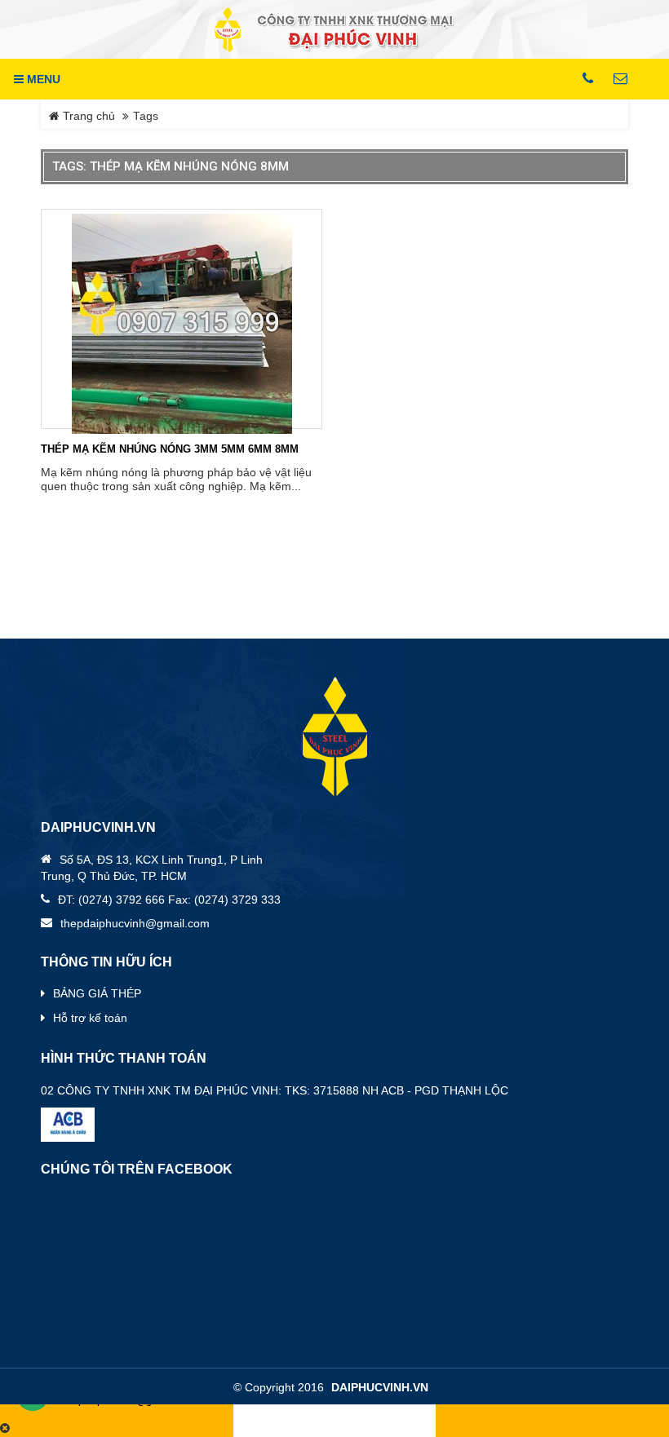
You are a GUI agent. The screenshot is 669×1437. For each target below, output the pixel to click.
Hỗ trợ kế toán (90, 1017)
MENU (42, 79)
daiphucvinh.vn (379, 1388)
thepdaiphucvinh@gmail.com (135, 923)
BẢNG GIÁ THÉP (97, 993)
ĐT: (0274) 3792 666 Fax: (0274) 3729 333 (169, 899)
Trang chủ (87, 116)
